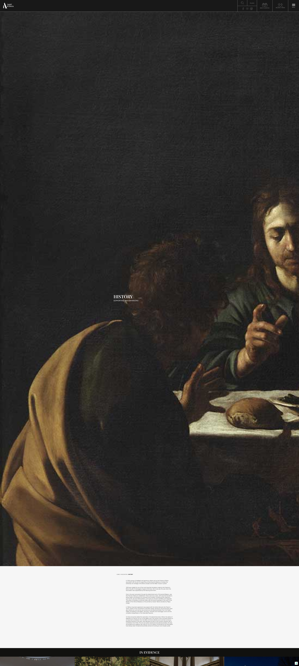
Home (118, 574)
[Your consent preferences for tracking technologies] (296, 663)
